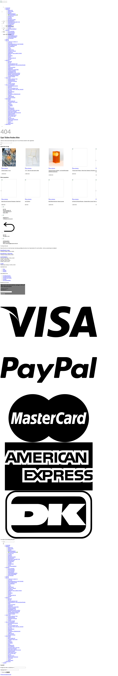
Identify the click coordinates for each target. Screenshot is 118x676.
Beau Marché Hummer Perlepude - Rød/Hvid (10, 201)
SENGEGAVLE (11, 20)
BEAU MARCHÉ (11, 101)
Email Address (3, 289)
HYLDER (10, 17)
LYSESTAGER (11, 49)
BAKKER (10, 61)
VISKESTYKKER (11, 76)
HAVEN (7, 39)
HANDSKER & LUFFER (13, 85)
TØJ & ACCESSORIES (10, 84)
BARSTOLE (10, 10)
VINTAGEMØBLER (12, 28)
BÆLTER (10, 87)
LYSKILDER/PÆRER (12, 37)
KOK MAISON (11, 109)
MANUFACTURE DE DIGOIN (14, 112)
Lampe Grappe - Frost (6, 170)
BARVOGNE (10, 11)
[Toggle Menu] (3, 544)
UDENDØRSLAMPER (12, 35)
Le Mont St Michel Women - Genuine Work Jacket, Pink (83, 201)
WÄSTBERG (10, 123)
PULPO (9, 117)
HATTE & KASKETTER (13, 88)
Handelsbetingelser (7, 276)
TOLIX (9, 122)
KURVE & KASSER (12, 70)
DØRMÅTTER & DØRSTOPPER (15, 53)
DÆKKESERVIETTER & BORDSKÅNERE (16, 65)
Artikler (4, 270)
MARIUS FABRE (11, 113)
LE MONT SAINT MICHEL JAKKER (15, 89)
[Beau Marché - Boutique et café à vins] (3, 1)
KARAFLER (10, 68)
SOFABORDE (11, 24)
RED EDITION (11, 118)
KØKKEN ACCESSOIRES (13, 69)
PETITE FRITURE (11, 116)
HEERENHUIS (11, 108)
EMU (9, 106)
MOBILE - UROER (12, 51)
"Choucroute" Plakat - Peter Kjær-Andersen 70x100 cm (83, 170)
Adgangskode (3, 669)
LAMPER (7, 30)
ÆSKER (9, 59)
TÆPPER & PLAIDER (12, 81)
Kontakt (4, 279)
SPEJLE (9, 54)
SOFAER (9, 25)
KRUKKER (10, 55)
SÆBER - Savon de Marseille (14, 74)
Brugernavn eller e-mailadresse (7, 667)
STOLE (9, 27)
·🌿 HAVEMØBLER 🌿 (13, 14)
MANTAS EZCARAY (12, 111)
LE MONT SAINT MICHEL (13, 110)
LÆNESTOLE (11, 16)
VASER (9, 56)
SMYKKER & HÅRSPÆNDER (14, 94)
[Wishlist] (1, 167)
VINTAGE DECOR (12, 58)
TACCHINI (10, 120)
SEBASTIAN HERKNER (13, 119)
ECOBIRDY (10, 105)
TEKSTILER (7, 77)
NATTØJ (10, 90)
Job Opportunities (7, 280)
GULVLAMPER (11, 33)
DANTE (9, 103)
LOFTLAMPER (11, 31)
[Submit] (0, 144)
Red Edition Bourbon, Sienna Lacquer (56, 201)
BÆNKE (9, 12)
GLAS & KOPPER (11, 67)
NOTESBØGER (11, 46)
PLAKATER (10, 52)
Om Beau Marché (6, 275)
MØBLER (7, 9)
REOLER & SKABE (12, 19)
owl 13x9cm (27, 201)
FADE (9, 66)
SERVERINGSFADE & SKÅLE (14, 73)
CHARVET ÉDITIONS (12, 102)
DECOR (7, 40)
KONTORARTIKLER (12, 45)
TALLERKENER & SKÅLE (13, 75)
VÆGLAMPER (11, 34)
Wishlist (4, 271)
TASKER (9, 95)
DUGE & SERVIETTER (12, 63)
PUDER (9, 82)
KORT (9, 47)
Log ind (8, 672)
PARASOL (10, 18)
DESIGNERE (8, 98)
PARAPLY (10, 92)
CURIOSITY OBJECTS (13, 41)
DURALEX (10, 104)
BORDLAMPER (11, 32)
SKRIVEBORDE (11, 23)
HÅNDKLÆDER (11, 80)
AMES (9, 99)
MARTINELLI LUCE (12, 115)
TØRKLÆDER (11, 96)
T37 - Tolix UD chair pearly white (32, 170)
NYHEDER (7, 8)
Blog (4, 269)
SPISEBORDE (11, 26)
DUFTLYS (10, 42)
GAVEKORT (8, 124)
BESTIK (9, 62)
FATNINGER (10, 38)
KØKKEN (7, 60)
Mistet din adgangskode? (5, 674)
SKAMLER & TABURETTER (14, 22)
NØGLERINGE (11, 91)
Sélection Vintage (11, 97)
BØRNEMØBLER (11, 13)
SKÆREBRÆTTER (12, 72)
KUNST (9, 48)
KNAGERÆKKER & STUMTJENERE (15, 44)
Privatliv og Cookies (7, 278)
